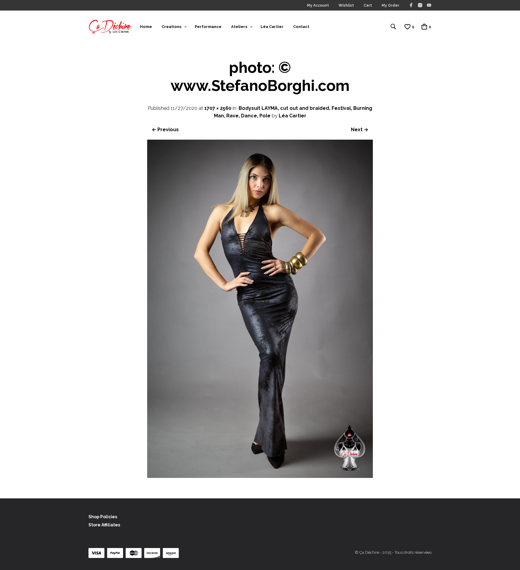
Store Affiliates (104, 524)
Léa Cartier (272, 26)
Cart (368, 5)
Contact (301, 26)
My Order (390, 5)
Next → (359, 129)
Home (146, 26)
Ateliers (239, 26)
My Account (318, 5)
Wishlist (346, 5)
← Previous (165, 129)
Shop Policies (102, 516)
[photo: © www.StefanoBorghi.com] (260, 476)
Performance (208, 26)
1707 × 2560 (217, 108)
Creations (171, 26)
